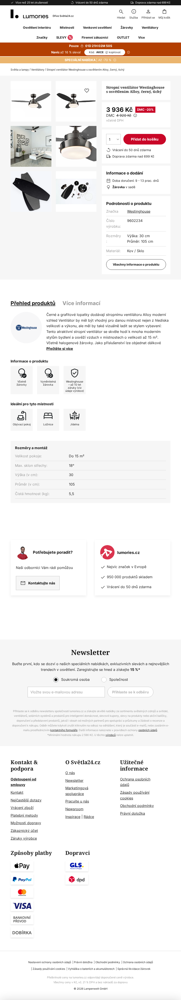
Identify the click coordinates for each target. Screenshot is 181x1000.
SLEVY (61, 37)
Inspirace (72, 816)
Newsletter (74, 780)
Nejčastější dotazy (26, 800)
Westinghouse (138, 211)
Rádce (89, 816)
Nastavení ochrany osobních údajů (49, 962)
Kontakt (17, 792)
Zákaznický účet (24, 830)
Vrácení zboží (22, 807)
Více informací (81, 303)
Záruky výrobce (24, 838)
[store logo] (42, 13)
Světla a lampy (20, 69)
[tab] (33, 303)
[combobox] (121, 14)
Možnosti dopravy (26, 822)
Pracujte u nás (77, 801)
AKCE (105, 52)
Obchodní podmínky (137, 805)
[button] (31, 146)
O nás (70, 772)
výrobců (111, 735)
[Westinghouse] (26, 327)
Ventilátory (37, 69)
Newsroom (74, 809)
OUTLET (123, 37)
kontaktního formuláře (63, 730)
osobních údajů (147, 730)
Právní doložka (132, 813)
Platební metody (24, 815)
